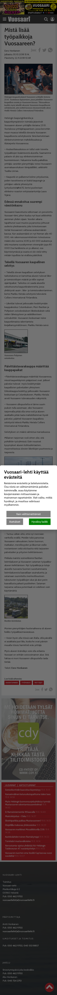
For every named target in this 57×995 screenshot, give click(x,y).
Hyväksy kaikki (40, 521)
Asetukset (14, 521)
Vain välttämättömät (28, 514)
